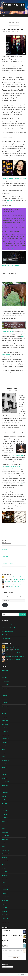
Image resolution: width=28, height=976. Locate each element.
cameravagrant (8, 581)
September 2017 (5, 742)
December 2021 (5, 688)
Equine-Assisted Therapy (7, 331)
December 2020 (5, 706)
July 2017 (4, 745)
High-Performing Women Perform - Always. (12, 552)
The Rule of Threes (6, 638)
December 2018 (5, 735)
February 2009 (5, 878)
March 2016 (4, 778)
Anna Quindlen (5, 946)
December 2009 (5, 853)
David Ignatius (5, 941)
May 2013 (4, 810)
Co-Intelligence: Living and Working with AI (12, 935)
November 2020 (5, 709)
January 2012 (5, 828)
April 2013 (4, 814)
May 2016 (4, 771)
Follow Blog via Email (8, 592)
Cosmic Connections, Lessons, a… (13, 646)
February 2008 (5, 914)
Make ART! (4, 549)
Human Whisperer (9, 274)
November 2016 (5, 760)
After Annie (4, 945)
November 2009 (5, 857)
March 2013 (4, 817)
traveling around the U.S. (17, 483)
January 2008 (5, 918)
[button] (14, 168)
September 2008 (5, 896)
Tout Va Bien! (5, 556)
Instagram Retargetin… (10, 576)
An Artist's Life (5, 560)
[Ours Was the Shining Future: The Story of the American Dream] (24, 952)
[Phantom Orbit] (24, 942)
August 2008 (5, 900)
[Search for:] (14, 614)
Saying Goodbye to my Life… (19, 581)
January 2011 (5, 846)
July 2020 (4, 713)
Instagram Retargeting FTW (8, 627)
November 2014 (5, 789)
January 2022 (5, 684)
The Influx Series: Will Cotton (16, 455)
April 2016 (4, 774)
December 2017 (5, 738)
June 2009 (4, 868)
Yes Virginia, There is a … (14, 586)
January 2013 (5, 821)
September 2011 (5, 835)
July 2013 (4, 807)
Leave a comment (15, 31)
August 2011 (5, 839)
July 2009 (4, 864)
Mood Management (9, 388)
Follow (4, 605)
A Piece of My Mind (14, 5)
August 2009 (5, 860)
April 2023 (4, 677)
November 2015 (5, 781)
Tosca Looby (10, 200)
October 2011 (5, 832)
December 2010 (5, 850)
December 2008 (5, 886)
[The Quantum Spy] (24, 933)
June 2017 (4, 749)
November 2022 (5, 681)
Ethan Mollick (5, 936)
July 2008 (4, 904)
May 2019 (4, 727)
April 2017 (4, 753)
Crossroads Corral (6, 354)
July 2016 (4, 763)
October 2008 (5, 893)
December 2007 (5, 922)
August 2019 (5, 724)
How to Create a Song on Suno (8, 624)
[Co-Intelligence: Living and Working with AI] (24, 938)
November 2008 (5, 889)
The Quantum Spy (6, 930)
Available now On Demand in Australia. (10, 265)
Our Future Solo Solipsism (7, 563)
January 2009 (5, 882)
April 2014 (4, 803)
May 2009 (4, 871)
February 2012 (5, 824)
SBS (13, 248)
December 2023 (5, 674)
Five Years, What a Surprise (12, 29)
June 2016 (4, 767)
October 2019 (5, 720)
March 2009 (4, 875)
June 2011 (4, 842)
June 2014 (4, 799)
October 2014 (5, 792)
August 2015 (5, 785)
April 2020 (4, 717)
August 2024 (5, 670)
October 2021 (5, 695)
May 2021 (4, 699)
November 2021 (5, 692)
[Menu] (4, 15)
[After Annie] (24, 947)
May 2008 (4, 907)
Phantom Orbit (5, 940)
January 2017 (5, 756)
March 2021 (4, 702)
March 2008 (4, 911)
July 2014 (4, 796)
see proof (23, 336)
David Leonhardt (5, 953)
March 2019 (4, 731)
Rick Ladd (7, 584)
